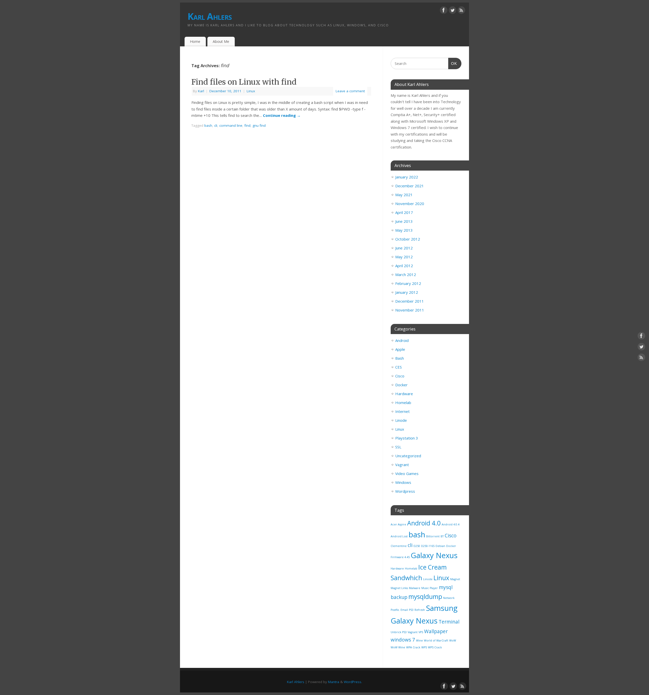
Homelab (403, 402)
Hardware (404, 393)
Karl (201, 91)
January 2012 (406, 292)
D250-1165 (428, 546)
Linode (401, 420)
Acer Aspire (398, 524)
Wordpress (405, 491)
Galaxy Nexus (434, 555)
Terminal (449, 621)
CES (398, 367)
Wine (419, 640)
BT (442, 536)
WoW (452, 640)
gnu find (259, 125)
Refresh (419, 610)
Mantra (333, 682)
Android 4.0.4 (450, 524)
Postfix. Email (399, 610)
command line (230, 125)
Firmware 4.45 (400, 557)
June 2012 (404, 247)
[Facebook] (443, 11)
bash (208, 125)
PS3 (411, 610)
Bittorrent (433, 536)
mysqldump (425, 596)
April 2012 (404, 265)
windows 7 (403, 639)
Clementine (399, 546)
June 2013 (404, 221)
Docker (401, 384)
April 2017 (404, 212)
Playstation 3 (406, 438)
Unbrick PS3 (399, 632)
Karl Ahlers (210, 16)
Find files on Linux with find (244, 82)
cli (215, 125)
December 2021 (409, 185)
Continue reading (282, 115)
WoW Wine (398, 647)
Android (402, 340)
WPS (424, 647)
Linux (251, 91)
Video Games (407, 473)
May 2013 (404, 230)
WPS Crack (435, 647)
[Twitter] (452, 11)
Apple (400, 349)
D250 (416, 546)
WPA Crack (413, 647)
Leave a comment (350, 91)
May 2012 (404, 256)
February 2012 (408, 283)
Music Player (429, 588)
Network (449, 598)
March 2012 (405, 274)
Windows (403, 482)
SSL (398, 446)
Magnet (455, 579)
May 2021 (404, 194)
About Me (221, 41)
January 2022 (406, 176)
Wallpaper (436, 631)
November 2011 (409, 310)
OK (452, 63)
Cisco (399, 375)
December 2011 (409, 301)
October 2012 (407, 239)
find (247, 125)
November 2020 (409, 203)
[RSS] (461, 11)
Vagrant (402, 464)
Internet (402, 411)
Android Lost (399, 536)
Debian (440, 546)
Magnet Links (399, 588)
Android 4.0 (424, 523)
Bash (399, 358)
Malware (414, 588)
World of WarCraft (436, 640)
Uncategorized (408, 455)
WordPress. (353, 682)
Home (195, 41)
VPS (421, 632)
